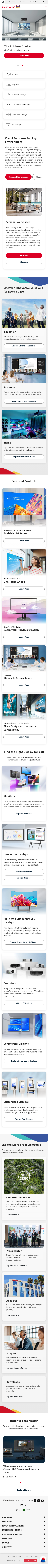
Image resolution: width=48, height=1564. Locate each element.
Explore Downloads (14, 1396)
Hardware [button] (7, 1517)
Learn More (11, 1214)
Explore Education (24, 871)
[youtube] (43, 1500)
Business (23, 2)
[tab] (18, 65)
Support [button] (6, 1543)
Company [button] (6, 1547)
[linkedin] (22, 1505)
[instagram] (25, 1505)
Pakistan (28, 1510)
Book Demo (34, 2)
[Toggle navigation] (45, 6)
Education (11, 2)
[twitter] (39, 1500)
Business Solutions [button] (12, 1530)
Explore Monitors (24, 813)
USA (29, 1560)
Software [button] (7, 1522)
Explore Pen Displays (24, 1119)
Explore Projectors (24, 1003)
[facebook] (35, 1500)
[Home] (2, 2)
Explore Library (24, 1490)
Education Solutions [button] (13, 1526)
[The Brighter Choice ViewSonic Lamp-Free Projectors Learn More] (24, 25)
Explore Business (24, 878)
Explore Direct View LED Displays (24, 942)
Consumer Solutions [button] (12, 1534)
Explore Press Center (15, 1265)
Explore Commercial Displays (24, 1061)
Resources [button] (7, 1539)
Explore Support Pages (16, 1368)
